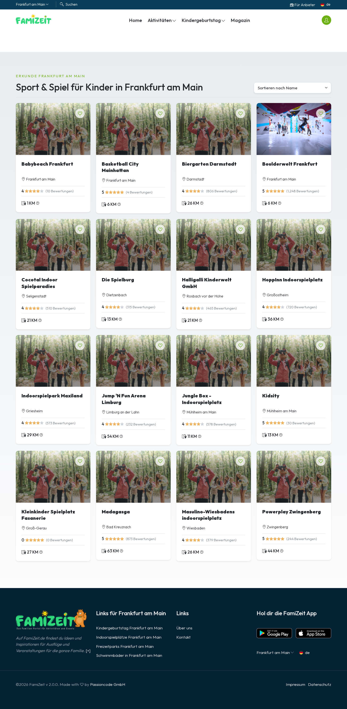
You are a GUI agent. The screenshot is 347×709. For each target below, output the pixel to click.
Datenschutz (319, 684)
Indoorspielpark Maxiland (52, 396)
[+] (88, 650)
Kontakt (183, 637)
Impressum (295, 684)
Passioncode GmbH (107, 684)
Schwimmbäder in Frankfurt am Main (129, 655)
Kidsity (270, 396)
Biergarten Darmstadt (209, 164)
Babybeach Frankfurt (47, 164)
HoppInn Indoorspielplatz (292, 280)
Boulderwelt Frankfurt (289, 164)
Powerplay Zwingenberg (291, 512)
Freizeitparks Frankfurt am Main (125, 646)
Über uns (184, 627)
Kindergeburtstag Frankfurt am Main (129, 627)
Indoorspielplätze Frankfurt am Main (128, 637)
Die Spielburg (118, 280)
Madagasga (116, 512)
